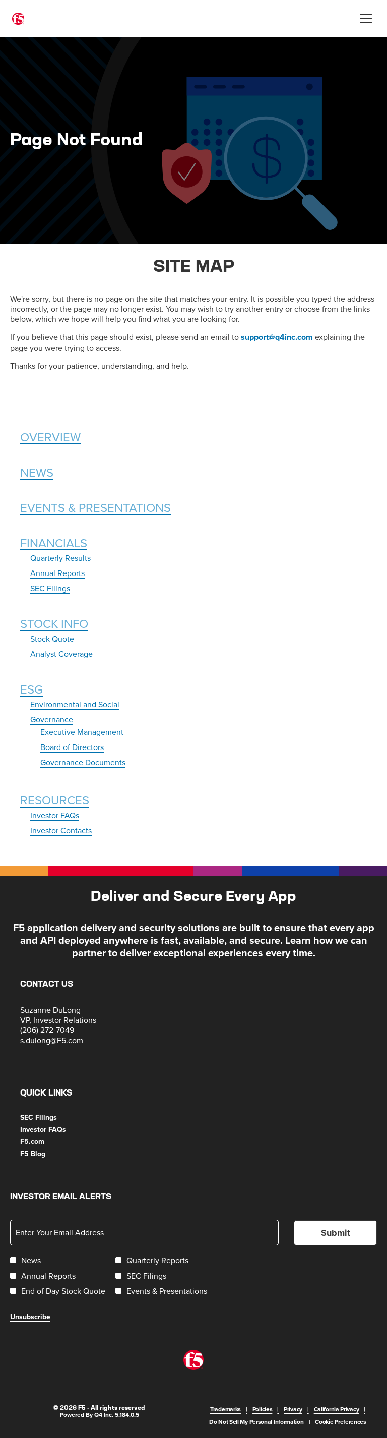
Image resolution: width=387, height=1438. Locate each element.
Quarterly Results (60, 557)
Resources (54, 800)
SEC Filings (50, 588)
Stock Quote (52, 638)
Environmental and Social (74, 704)
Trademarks (225, 1409)
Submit (335, 1232)
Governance (51, 719)
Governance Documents (82, 762)
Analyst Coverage (61, 653)
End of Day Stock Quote (63, 1291)
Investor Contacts (61, 830)
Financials (53, 542)
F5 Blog (45, 1153)
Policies (262, 1409)
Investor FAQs (54, 815)
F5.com (44, 1141)
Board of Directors (72, 747)
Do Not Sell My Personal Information (256, 1421)
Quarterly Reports (157, 1260)
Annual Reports (57, 573)
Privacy (293, 1409)
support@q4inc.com (277, 337)
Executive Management (81, 731)
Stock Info (54, 623)
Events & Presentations (95, 507)
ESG (31, 689)
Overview (50, 436)
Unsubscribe (30, 1317)
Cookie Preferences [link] (340, 1421)
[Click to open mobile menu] (366, 18)
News (36, 472)
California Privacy (336, 1409)
